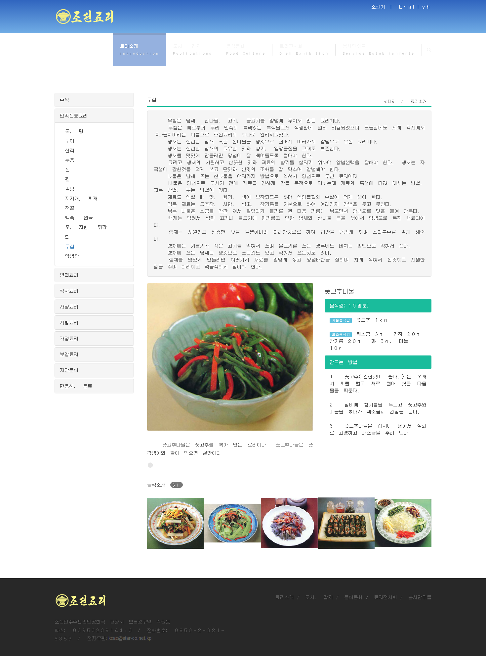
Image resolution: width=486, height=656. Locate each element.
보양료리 (69, 354)
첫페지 (389, 101)
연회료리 (69, 274)
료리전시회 (385, 597)
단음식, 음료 (76, 386)
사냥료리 (69, 306)
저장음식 (69, 370)
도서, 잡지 (319, 597)
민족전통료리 (74, 115)
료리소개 (284, 597)
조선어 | (382, 6)
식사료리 (69, 290)
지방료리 (69, 322)
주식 (64, 99)
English (415, 6)
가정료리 (69, 338)
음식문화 (353, 597)
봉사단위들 (419, 597)
